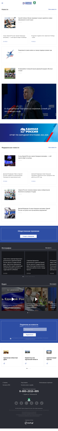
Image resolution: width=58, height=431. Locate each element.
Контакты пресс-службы (27, 385)
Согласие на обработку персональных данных (29, 415)
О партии (5, 382)
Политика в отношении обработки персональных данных (29, 414)
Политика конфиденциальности (29, 413)
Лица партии (24, 382)
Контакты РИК (6, 385)
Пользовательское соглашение (29, 411)
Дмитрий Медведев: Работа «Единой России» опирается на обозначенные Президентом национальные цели (12, 175)
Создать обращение (28, 236)
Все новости (52, 9)
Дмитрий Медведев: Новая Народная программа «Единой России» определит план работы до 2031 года (43, 175)
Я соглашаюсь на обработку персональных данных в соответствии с (30, 338)
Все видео (53, 284)
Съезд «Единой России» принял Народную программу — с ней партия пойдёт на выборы (15, 36)
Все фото (48, 248)
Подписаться (29, 334)
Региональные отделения (45, 382)
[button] (24, 276)
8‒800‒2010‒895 (29, 391)
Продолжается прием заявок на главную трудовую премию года (35, 50)
